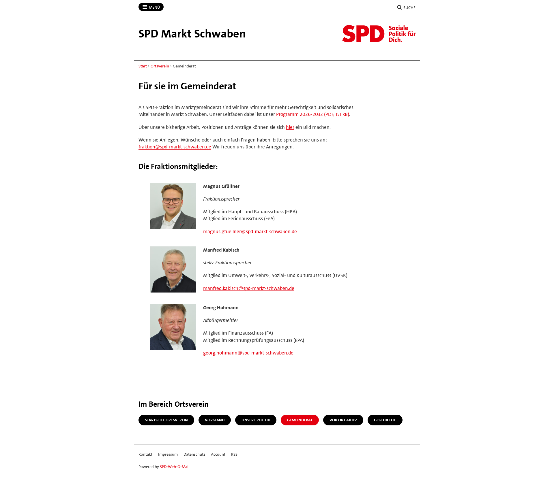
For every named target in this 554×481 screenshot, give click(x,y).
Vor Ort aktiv (343, 419)
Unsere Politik (256, 419)
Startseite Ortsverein (166, 419)
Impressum (168, 454)
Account (218, 454)
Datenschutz (194, 454)
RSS (234, 454)
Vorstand (214, 419)
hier (290, 127)
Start (142, 66)
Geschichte (385, 419)
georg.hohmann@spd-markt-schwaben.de (248, 353)
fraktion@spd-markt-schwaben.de (174, 147)
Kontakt (145, 454)
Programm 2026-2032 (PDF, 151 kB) (312, 114)
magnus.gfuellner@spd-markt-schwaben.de (250, 231)
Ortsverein (160, 66)
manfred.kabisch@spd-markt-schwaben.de (248, 288)
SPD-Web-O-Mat (174, 466)
